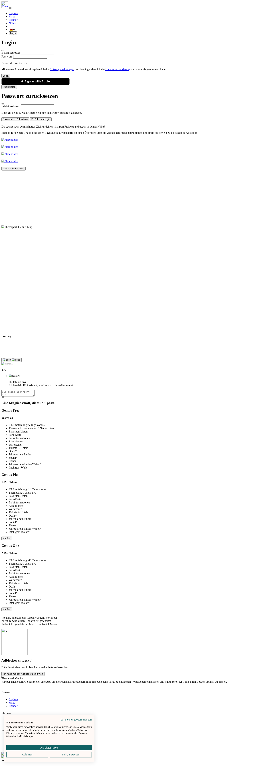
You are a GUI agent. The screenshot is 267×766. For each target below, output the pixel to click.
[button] (35, 81)
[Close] (2, 50)
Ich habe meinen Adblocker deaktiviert (23, 673)
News (12, 23)
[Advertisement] (110, 195)
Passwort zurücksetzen (15, 119)
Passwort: (7, 56)
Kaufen (6, 538)
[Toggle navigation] (10, 8)
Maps (12, 16)
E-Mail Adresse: (10, 52)
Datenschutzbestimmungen (76, 719)
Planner (13, 19)
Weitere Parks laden (13, 168)
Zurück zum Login (40, 119)
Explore (13, 13)
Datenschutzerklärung (117, 69)
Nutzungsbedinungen (62, 69)
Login (13, 33)
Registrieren (9, 87)
